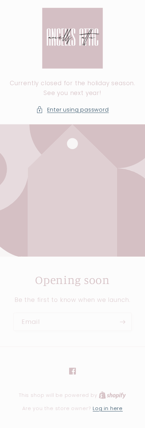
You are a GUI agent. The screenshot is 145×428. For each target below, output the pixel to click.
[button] (72, 109)
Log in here (108, 408)
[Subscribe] (122, 322)
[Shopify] (112, 395)
